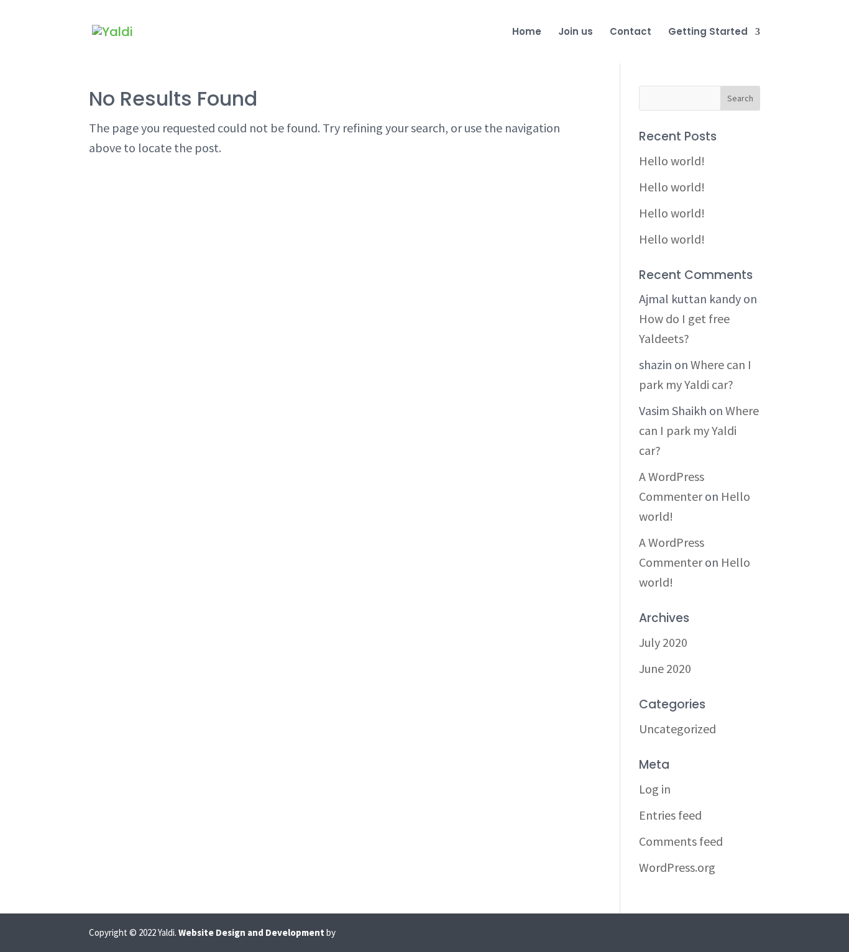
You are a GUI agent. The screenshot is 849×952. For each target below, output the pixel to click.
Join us (575, 32)
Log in (655, 789)
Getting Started (708, 32)
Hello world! (672, 160)
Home (526, 32)
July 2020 (663, 642)
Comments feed (681, 841)
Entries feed (670, 815)
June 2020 (665, 668)
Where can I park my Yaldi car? (699, 430)
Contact (630, 32)
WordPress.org (677, 867)
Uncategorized (677, 728)
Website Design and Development (251, 932)
